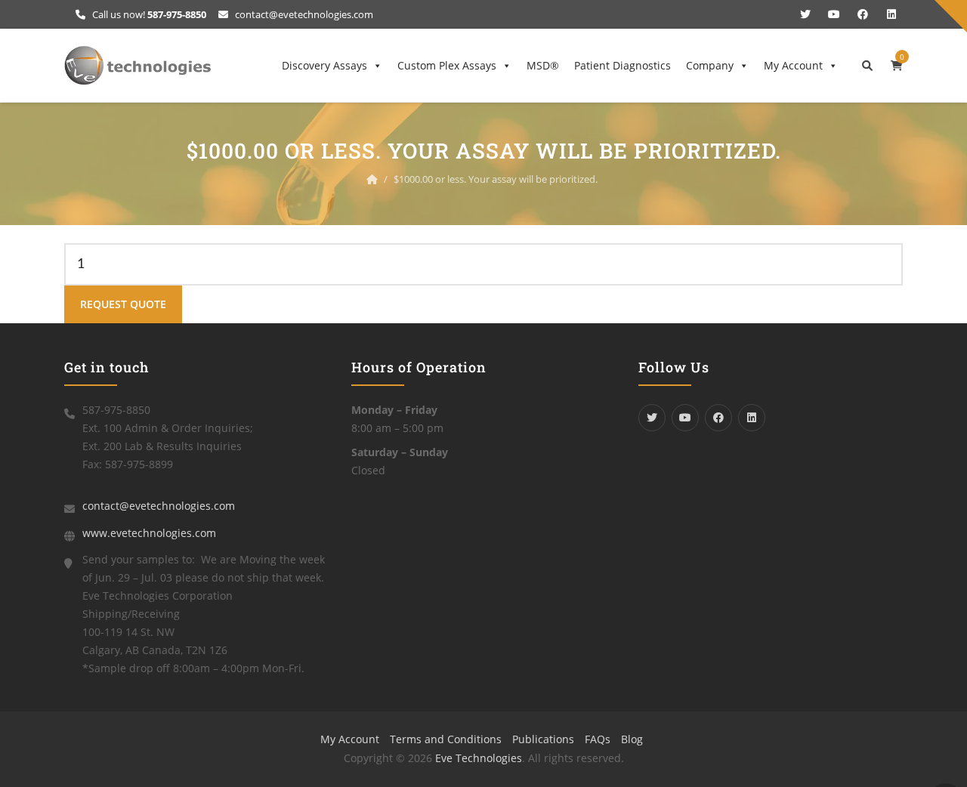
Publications (543, 739)
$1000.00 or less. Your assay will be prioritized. (496, 179)
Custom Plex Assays (446, 65)
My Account (793, 65)
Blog (632, 739)
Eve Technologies (478, 758)
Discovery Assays (324, 65)
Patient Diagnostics (622, 65)
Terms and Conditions (446, 739)
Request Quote (123, 304)
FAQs (597, 739)
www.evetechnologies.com (149, 533)
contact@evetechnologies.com (303, 14)
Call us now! (148, 14)
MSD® (543, 65)
